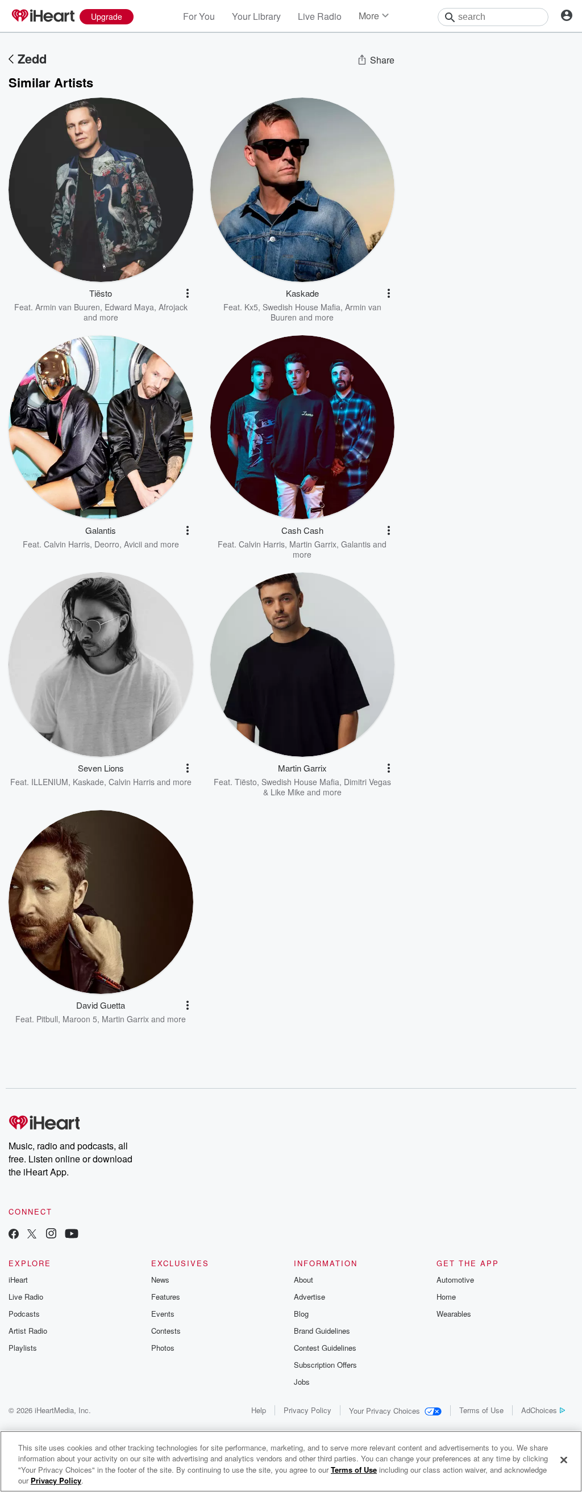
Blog (301, 1313)
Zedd (32, 58)
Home (446, 1296)
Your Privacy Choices (384, 1410)
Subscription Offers (325, 1364)
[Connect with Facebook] (14, 1234)
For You (199, 16)
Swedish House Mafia (301, 307)
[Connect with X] (31, 1234)
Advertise (309, 1296)
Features (165, 1296)
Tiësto (246, 781)
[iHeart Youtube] (71, 1234)
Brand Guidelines (322, 1330)
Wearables (453, 1313)
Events (162, 1313)
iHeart (18, 1279)
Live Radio (320, 16)
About (303, 1279)
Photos (162, 1347)
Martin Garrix (312, 544)
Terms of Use (481, 1410)
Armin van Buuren (67, 307)
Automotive (455, 1279)
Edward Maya (129, 307)
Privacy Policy (307, 1410)
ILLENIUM (49, 781)
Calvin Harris (67, 544)
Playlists (23, 1347)
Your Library (256, 16)
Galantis (356, 544)
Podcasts (24, 1313)
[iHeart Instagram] (51, 1234)
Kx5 (251, 307)
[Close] (563, 1459)
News (160, 1279)
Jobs (302, 1381)
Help (258, 1410)
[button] (187, 293)
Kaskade (88, 781)
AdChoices (539, 1410)
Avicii (133, 544)
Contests (166, 1330)
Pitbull (47, 1019)
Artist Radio (28, 1330)
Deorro (106, 544)
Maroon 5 (80, 1019)
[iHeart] (43, 16)
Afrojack (173, 307)
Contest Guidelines (325, 1347)
